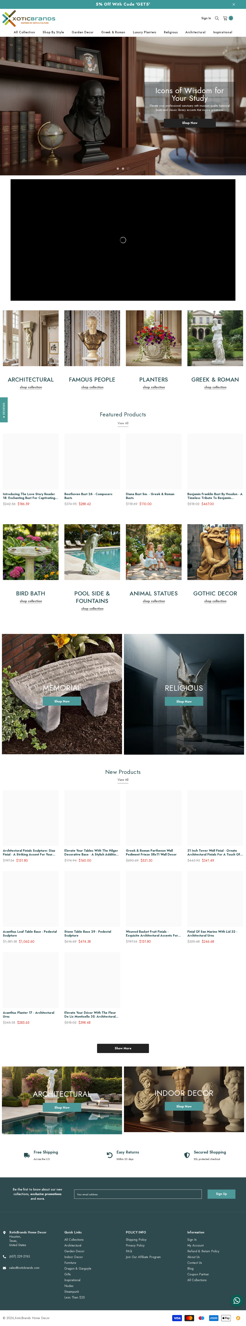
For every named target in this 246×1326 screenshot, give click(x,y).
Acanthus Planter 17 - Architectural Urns (28, 1015)
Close (233, 4)
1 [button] (118, 168)
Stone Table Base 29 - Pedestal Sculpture (87, 934)
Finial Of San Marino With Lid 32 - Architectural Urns (212, 934)
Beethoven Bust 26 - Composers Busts (88, 496)
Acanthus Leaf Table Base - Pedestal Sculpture (30, 934)
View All (123, 423)
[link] (31, 338)
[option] (123, 106)
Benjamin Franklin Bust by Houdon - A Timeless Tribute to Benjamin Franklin (215, 496)
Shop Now (189, 123)
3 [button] (128, 168)
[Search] (216, 18)
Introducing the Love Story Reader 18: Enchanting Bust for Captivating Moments (29, 496)
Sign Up (221, 1194)
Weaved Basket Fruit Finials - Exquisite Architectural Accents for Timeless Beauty (152, 934)
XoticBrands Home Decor (32, 1318)
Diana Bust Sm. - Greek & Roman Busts (150, 496)
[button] (17, 103)
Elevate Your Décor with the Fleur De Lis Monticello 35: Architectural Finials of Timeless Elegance (90, 1015)
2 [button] (123, 168)
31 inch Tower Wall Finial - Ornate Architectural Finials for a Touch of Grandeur (213, 852)
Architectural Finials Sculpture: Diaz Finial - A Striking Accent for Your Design (29, 852)
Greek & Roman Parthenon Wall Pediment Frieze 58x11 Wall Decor (151, 852)
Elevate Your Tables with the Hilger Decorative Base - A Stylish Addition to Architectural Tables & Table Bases (91, 852)
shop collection (31, 387)
